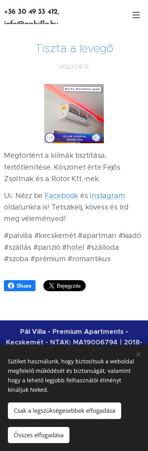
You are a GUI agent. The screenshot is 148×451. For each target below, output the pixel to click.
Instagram (107, 195)
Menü (136, 14)
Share (24, 286)
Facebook (61, 195)
